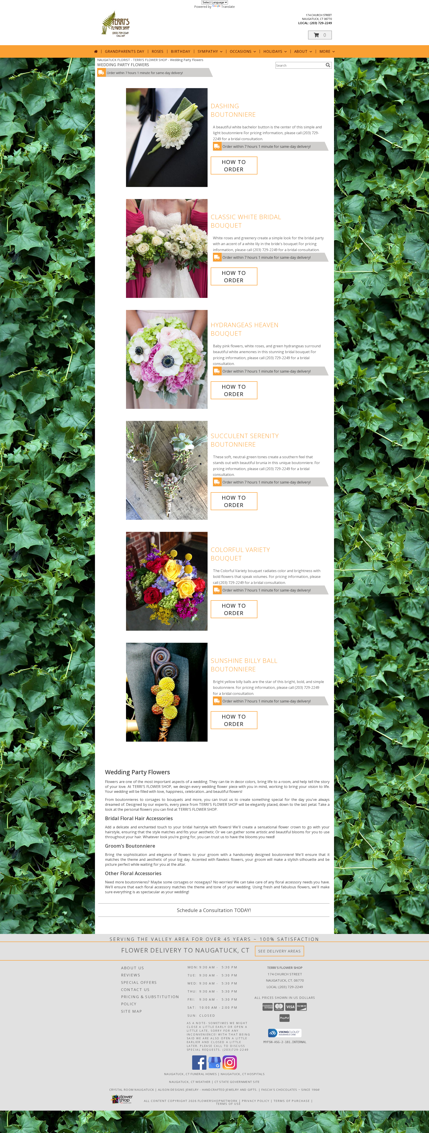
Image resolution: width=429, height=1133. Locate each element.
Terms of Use (228, 1104)
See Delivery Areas (279, 951)
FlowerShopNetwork (218, 1101)
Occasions (241, 51)
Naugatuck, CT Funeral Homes (190, 1074)
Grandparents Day (124, 51)
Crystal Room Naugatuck (132, 1090)
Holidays (272, 51)
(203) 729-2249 (321, 23)
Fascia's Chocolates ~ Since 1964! (290, 1090)
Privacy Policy (255, 1101)
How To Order (234, 165)
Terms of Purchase (292, 1101)
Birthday (180, 51)
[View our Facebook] (199, 1068)
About (301, 51)
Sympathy (208, 51)
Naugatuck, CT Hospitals (243, 1074)
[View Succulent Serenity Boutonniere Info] (167, 470)
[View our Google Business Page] (214, 1068)
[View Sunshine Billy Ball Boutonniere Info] (167, 692)
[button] (320, 35)
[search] (328, 65)
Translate (228, 6)
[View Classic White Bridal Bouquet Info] (167, 248)
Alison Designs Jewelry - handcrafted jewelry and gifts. (208, 1090)
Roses (158, 51)
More (325, 51)
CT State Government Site (237, 1082)
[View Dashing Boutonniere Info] (167, 138)
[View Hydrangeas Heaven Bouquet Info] (167, 359)
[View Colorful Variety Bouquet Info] (167, 581)
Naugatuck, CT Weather (189, 1082)
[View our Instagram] (230, 1068)
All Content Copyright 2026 (170, 1101)
